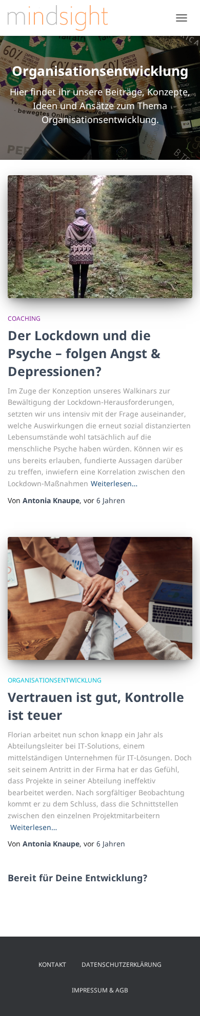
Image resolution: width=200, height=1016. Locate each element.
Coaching (24, 318)
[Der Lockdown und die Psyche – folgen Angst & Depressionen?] (100, 236)
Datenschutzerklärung (122, 964)
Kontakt (52, 964)
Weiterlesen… (114, 483)
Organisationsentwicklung (55, 680)
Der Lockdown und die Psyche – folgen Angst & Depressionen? (84, 353)
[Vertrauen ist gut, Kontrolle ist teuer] (100, 598)
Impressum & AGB (100, 990)
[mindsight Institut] (61, 18)
